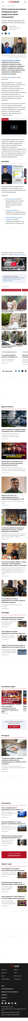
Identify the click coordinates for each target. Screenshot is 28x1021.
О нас (2, 986)
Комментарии (8, 371)
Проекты (3, 970)
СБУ (8, 286)
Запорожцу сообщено (12, 210)
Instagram (5, 281)
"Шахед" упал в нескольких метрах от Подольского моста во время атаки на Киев (13, 647)
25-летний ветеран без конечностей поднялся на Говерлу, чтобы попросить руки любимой (9, 358)
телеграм (16, 255)
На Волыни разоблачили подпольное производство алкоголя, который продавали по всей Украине (12, 529)
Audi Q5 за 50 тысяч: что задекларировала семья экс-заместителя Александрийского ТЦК (12, 497)
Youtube (15, 279)
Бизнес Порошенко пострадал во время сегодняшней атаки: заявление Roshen (13, 430)
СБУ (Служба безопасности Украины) (11, 290)
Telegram (5, 279)
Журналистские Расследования (9, 992)
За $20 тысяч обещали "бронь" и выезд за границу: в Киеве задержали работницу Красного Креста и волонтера (13, 563)
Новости (3, 973)
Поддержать (15, 727)
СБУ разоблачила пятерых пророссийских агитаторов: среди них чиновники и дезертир (13, 600)
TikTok (10, 281)
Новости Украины (11, 6)
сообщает (9, 77)
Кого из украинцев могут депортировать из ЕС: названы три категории (12, 809)
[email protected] (15, 1014)
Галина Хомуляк (13, 26)
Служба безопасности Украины (11, 60)
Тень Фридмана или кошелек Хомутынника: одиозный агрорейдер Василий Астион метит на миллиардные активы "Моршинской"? (13, 871)
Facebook (23, 255)
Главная (3, 6)
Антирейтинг (17, 979)
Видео (15, 970)
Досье (3, 976)
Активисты (4, 995)
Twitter (18, 279)
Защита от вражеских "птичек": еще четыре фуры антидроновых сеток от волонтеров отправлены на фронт (11, 708)
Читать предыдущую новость (9, 352)
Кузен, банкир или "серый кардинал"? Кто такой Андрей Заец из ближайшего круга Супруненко (13, 898)
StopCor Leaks (6, 864)
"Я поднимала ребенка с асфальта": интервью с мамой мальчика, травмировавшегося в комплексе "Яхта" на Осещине (13, 761)
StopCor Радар (5, 979)
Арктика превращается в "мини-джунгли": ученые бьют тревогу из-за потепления (13, 823)
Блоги (15, 973)
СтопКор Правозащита (7, 989)
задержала (11, 199)
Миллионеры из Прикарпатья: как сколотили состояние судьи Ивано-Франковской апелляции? (12, 463)
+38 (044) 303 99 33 (14, 856)
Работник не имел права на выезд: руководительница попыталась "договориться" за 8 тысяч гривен (12, 838)
